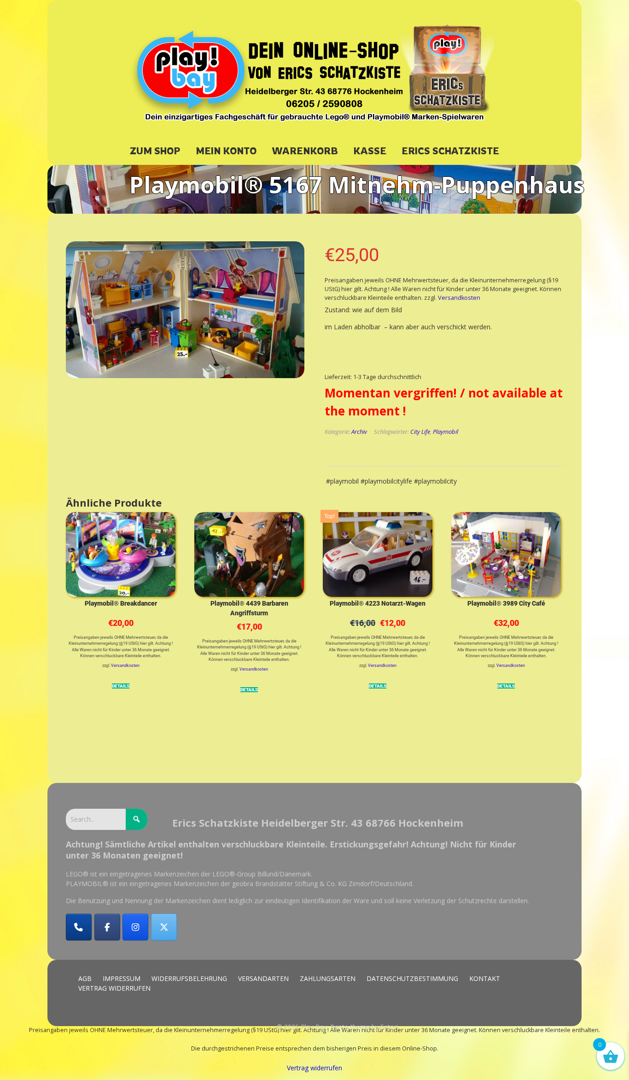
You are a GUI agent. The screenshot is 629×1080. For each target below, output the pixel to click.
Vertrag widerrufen (314, 1067)
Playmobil (445, 431)
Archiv (359, 431)
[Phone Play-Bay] (79, 927)
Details (120, 686)
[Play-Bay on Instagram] (135, 927)
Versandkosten (459, 298)
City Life (420, 431)
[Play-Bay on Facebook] (107, 927)
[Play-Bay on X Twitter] (164, 927)
